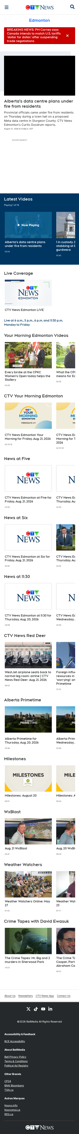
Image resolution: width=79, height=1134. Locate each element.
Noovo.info (10, 1105)
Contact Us (63, 995)
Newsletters (25, 995)
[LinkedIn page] (50, 1009)
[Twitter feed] (28, 1009)
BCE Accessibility (14, 1041)
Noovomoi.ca (12, 1109)
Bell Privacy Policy (15, 1056)
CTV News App (45, 995)
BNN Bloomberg (14, 1085)
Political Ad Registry (16, 1065)
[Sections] (6, 7)
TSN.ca (8, 1089)
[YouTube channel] (43, 1009)
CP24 (7, 1081)
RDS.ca (8, 1114)
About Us (9, 995)
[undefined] (28, 232)
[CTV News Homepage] (39, 7)
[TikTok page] (36, 1009)
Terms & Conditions (16, 1061)
